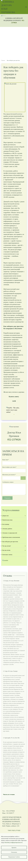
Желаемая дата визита (9, 474)
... (23, 478)
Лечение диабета (7, 528)
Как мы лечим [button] (6, 550)
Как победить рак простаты (10, 541)
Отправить (7, 498)
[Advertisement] (14, 42)
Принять (14, 847)
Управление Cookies (14, 857)
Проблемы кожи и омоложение (11, 537)
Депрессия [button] (5, 515)
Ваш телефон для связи (9, 467)
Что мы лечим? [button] (6, 546)
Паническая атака (7, 520)
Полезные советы (7, 554)
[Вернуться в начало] (8, 7)
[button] (26, 7)
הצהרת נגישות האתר (14, 830)
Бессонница (5, 524)
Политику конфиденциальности (13, 842)
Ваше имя (5, 459)
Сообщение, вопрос (8, 482)
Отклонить (14, 852)
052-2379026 (14, 439)
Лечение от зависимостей (9, 533)
